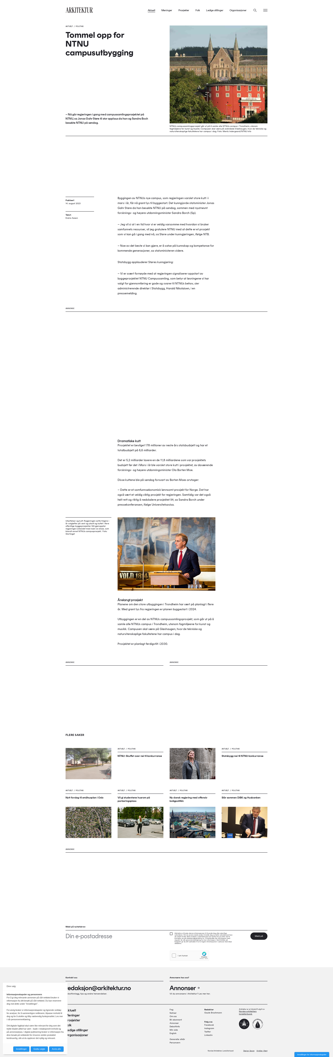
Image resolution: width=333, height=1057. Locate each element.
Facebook (209, 1025)
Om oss (173, 1016)
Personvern (175, 1042)
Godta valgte (39, 1049)
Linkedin (208, 1035)
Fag (171, 1009)
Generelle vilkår (177, 1039)
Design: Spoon (248, 1051)
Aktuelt (151, 10)
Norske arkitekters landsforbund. (248, 1012)
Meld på (259, 936)
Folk (198, 10)
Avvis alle (56, 1049)
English (173, 1033)
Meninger (166, 10)
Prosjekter (183, 10)
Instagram (209, 1028)
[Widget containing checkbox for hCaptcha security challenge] (189, 955)
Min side (174, 1030)
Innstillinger (21, 1049)
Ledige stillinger (214, 10)
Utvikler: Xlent (262, 1051)
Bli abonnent (176, 1019)
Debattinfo (175, 1026)
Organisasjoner (238, 10)
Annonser (183, 987)
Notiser (173, 1013)
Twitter (207, 1031)
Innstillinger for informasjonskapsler (311, 1054)
